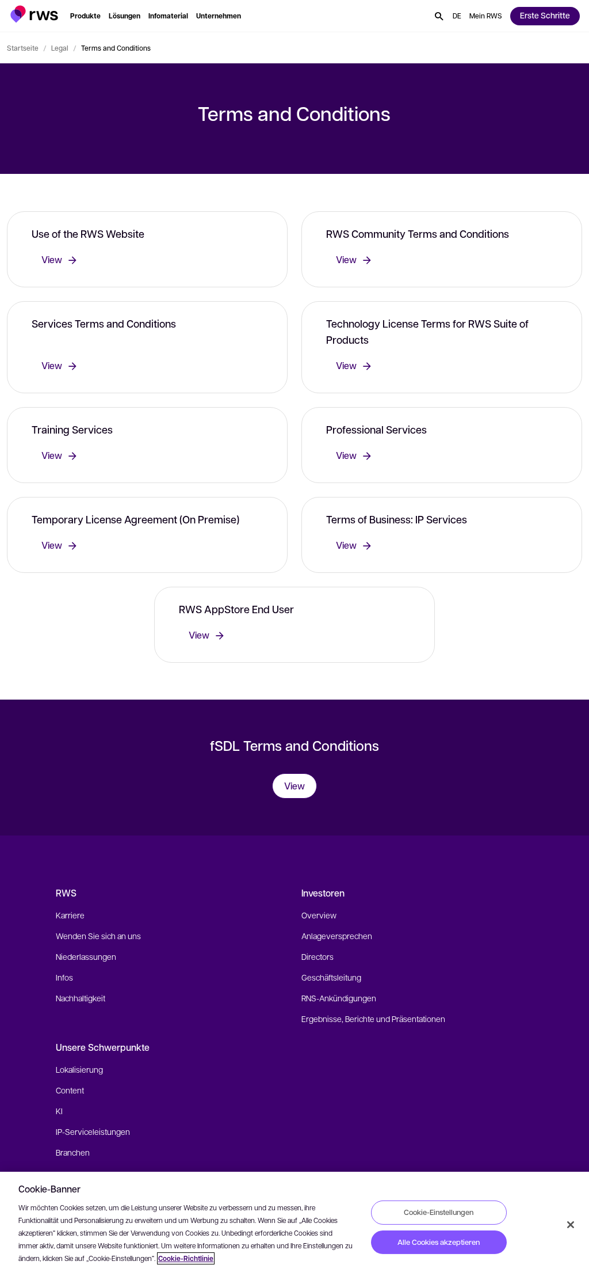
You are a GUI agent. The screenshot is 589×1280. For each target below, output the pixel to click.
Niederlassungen (86, 956)
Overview (318, 915)
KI (59, 1111)
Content (70, 1090)
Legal (59, 47)
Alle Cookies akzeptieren (438, 1242)
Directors (317, 956)
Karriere (70, 915)
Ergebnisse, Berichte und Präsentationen (373, 1018)
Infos (64, 977)
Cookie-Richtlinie (185, 1258)
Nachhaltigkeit (80, 998)
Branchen (73, 1152)
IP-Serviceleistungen (93, 1131)
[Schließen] (570, 1224)
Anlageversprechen (336, 935)
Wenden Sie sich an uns (98, 935)
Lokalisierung (79, 1069)
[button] (34, 14)
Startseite (23, 47)
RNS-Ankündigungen (338, 998)
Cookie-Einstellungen (438, 1212)
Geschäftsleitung (331, 977)
